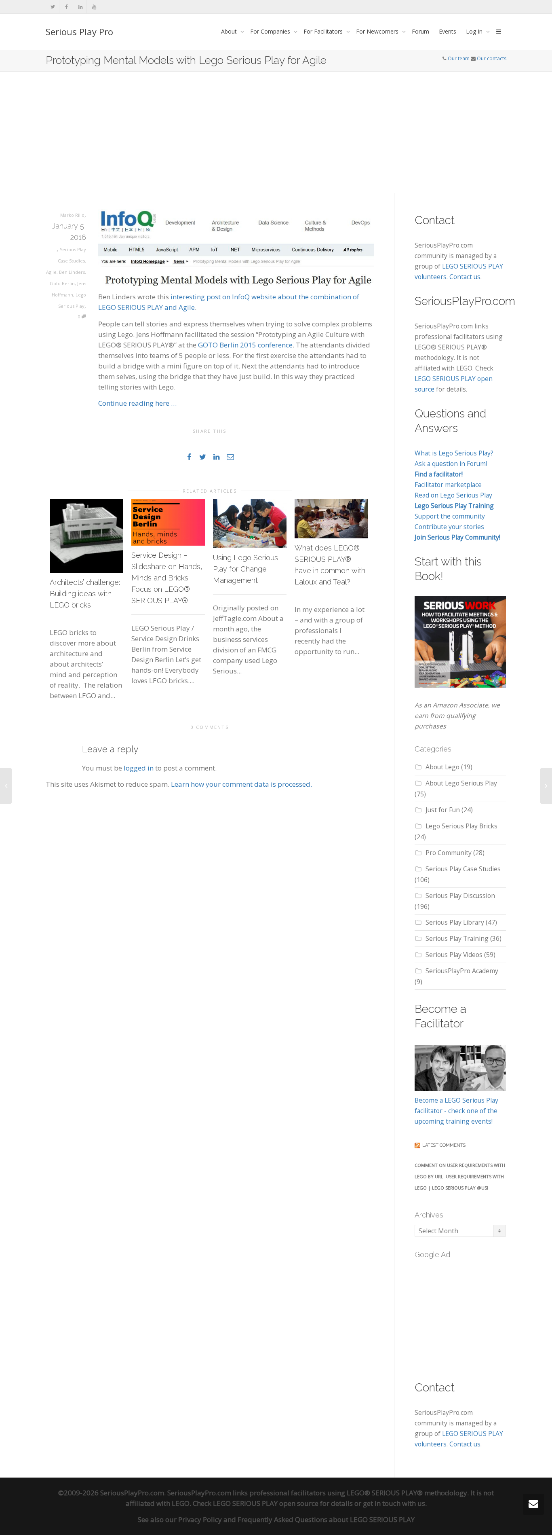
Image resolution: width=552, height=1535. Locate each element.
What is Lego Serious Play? (454, 453)
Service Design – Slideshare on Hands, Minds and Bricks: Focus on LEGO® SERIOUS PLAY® (166, 578)
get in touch (381, 1503)
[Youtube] (94, 6)
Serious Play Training (457, 938)
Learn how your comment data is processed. (241, 784)
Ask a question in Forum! (451, 463)
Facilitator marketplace (448, 484)
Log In (475, 31)
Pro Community (449, 852)
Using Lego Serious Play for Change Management (245, 568)
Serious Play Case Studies (463, 868)
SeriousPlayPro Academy (462, 970)
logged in (139, 768)
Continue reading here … (137, 403)
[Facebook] (66, 6)
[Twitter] (52, 6)
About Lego (442, 766)
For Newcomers (378, 31)
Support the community (450, 516)
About (229, 31)
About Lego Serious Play (461, 783)
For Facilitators (323, 31)
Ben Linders (72, 272)
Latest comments (444, 1145)
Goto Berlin (62, 283)
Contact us (464, 276)
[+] (86, 536)
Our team (459, 58)
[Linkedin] (80, 6)
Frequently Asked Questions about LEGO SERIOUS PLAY (326, 1519)
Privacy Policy (200, 1519)
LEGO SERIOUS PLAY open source (265, 1503)
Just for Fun (443, 809)
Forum (420, 31)
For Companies (271, 31)
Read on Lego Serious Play (453, 495)
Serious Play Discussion (460, 895)
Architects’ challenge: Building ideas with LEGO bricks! (85, 593)
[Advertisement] (276, 132)
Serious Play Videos (454, 954)
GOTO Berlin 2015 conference (245, 344)
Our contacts (491, 58)
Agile (51, 272)
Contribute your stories (449, 526)
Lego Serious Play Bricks (461, 825)
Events (447, 31)
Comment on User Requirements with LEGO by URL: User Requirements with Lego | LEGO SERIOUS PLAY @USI (460, 1176)
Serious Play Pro (79, 31)
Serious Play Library (455, 922)
